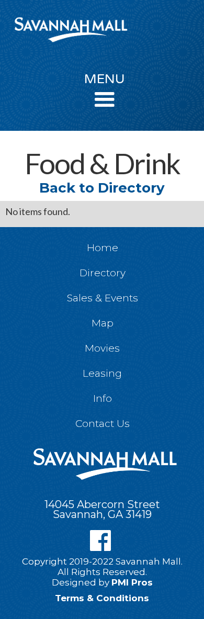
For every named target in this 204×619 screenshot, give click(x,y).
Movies (102, 348)
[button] (105, 94)
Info (102, 398)
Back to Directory (102, 188)
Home (102, 248)
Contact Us (102, 424)
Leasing (102, 373)
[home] (68, 29)
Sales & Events (102, 298)
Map (103, 323)
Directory (103, 273)
